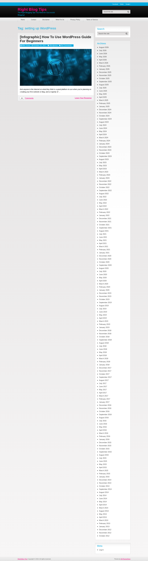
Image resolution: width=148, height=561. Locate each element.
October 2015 (104, 449)
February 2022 (104, 212)
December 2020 (105, 256)
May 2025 (103, 94)
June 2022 (103, 200)
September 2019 (105, 302)
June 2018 (103, 349)
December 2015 (105, 442)
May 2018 (103, 352)
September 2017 (105, 377)
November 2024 (105, 113)
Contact (33, 20)
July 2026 (102, 50)
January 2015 (104, 477)
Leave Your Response (83, 98)
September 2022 (105, 190)
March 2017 (103, 396)
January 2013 (104, 526)
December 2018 (105, 330)
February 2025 (104, 103)
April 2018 (103, 355)
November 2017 (105, 371)
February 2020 (104, 287)
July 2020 (102, 271)
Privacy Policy (75, 20)
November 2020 (105, 259)
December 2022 (105, 181)
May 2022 (103, 203)
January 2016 (104, 439)
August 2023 (104, 159)
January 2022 (104, 215)
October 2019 (104, 299)
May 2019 (103, 315)
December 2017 (105, 368)
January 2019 (104, 327)
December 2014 (105, 480)
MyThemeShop (125, 559)
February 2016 (104, 436)
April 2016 (103, 430)
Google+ (128, 4)
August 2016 (104, 418)
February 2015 (104, 474)
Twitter (122, 4)
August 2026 (104, 47)
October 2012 (104, 536)
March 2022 (103, 209)
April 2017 (103, 393)
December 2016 (105, 405)
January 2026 (104, 69)
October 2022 (104, 187)
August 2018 (104, 343)
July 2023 (102, 162)
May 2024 (103, 131)
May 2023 (103, 166)
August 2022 (104, 194)
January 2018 (104, 365)
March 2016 (103, 433)
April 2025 (103, 97)
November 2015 (105, 446)
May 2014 (103, 502)
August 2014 (104, 492)
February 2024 (104, 141)
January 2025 (104, 106)
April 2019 (103, 318)
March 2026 (103, 63)
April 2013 (103, 517)
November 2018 (105, 334)
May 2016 (103, 427)
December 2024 (105, 110)
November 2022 (105, 184)
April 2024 (103, 134)
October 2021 (104, 225)
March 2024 (103, 138)
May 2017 (103, 390)
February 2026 (104, 66)
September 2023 (105, 156)
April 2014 (103, 505)
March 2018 (103, 358)
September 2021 (105, 228)
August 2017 (104, 380)
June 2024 (103, 128)
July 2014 (102, 495)
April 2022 (103, 206)
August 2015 (104, 455)
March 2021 (103, 246)
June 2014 (103, 498)
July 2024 (102, 125)
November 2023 (105, 150)
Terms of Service (92, 20)
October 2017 (104, 374)
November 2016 (105, 408)
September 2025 (105, 82)
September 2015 (105, 452)
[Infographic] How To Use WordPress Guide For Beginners (55, 39)
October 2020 (104, 262)
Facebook (115, 4)
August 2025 (104, 85)
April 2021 (103, 243)
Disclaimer (45, 20)
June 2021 (103, 237)
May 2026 (103, 57)
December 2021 (105, 218)
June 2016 (103, 424)
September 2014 (105, 489)
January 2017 (104, 402)
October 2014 (104, 486)
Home (23, 20)
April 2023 (103, 169)
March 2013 (103, 520)
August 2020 (104, 268)
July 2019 (102, 309)
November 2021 (105, 222)
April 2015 (103, 467)
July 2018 (102, 346)
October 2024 (104, 116)
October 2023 (104, 153)
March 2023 (103, 172)
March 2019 (103, 321)
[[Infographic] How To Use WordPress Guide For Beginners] (56, 67)
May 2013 (103, 514)
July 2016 (102, 421)
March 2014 (103, 508)
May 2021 (103, 240)
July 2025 (102, 88)
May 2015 (103, 464)
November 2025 (105, 75)
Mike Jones (26, 45)
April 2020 (103, 281)
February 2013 (104, 523)
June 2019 (103, 312)
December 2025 (105, 72)
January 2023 (104, 178)
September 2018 (105, 340)
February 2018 (104, 362)
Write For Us (60, 20)
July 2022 (102, 197)
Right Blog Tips (32, 9)
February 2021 (104, 250)
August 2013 (104, 511)
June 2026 (103, 54)
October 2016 (104, 411)
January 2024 (104, 144)
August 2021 (104, 231)
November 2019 (105, 296)
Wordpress (54, 45)
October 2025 (104, 78)
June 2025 (103, 91)
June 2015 (103, 461)
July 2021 (102, 234)
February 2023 (104, 175)
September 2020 (105, 265)
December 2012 (105, 530)
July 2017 (102, 383)
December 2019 (105, 293)
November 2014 (105, 483)
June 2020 (103, 274)
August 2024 (104, 122)
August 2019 (104, 306)
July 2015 (102, 458)
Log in (101, 550)
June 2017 (103, 386)
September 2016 (105, 414)
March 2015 (103, 470)
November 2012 (105, 533)
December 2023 (105, 147)
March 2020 (103, 284)
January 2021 (104, 253)
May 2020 (103, 278)
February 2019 (104, 324)
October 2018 (104, 337)
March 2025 (103, 100)
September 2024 (105, 119)
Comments (29, 98)
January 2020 (104, 290)
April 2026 (103, 60)
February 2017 (104, 399)
